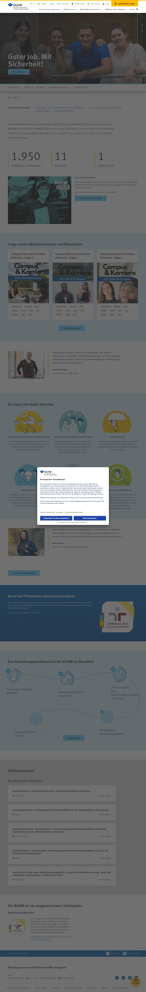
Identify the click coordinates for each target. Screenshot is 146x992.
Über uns (32, 4)
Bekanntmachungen (63, 4)
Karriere (52, 4)
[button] (134, 9)
